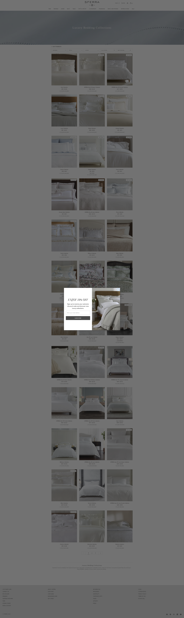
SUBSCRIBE (78, 318)
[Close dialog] (118, 289)
